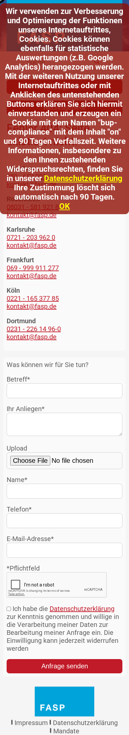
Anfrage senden (64, 666)
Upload (17, 448)
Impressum (31, 723)
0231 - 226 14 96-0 (34, 329)
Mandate (66, 731)
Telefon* (19, 509)
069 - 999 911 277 (33, 268)
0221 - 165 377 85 (33, 298)
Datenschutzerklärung (83, 178)
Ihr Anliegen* (26, 409)
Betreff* (18, 379)
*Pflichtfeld (23, 568)
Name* (17, 480)
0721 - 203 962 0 (31, 237)
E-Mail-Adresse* (30, 539)
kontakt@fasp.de (32, 215)
